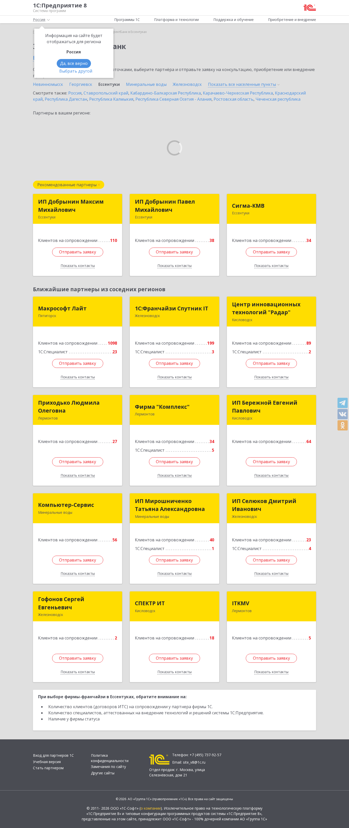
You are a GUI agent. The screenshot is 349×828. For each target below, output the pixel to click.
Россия (75, 93)
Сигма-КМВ (248, 205)
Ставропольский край (106, 93)
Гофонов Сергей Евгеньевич (61, 603)
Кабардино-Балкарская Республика (165, 93)
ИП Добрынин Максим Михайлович (71, 205)
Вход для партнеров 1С (53, 755)
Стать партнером (48, 767)
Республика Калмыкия (111, 99)
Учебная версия (47, 761)
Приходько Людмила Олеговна (69, 406)
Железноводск (187, 84)
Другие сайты (102, 773)
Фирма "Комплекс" (162, 406)
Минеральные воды (146, 84)
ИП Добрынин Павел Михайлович (165, 205)
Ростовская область (233, 99)
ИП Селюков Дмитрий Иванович (264, 505)
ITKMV (240, 603)
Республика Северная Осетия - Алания (173, 99)
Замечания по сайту (108, 766)
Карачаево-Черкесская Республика (238, 93)
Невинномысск (48, 84)
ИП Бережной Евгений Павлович (264, 406)
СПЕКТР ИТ (150, 603)
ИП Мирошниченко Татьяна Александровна (170, 505)
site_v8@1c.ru (194, 762)
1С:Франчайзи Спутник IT (171, 308)
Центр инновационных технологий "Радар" (266, 308)
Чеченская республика (277, 99)
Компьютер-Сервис (66, 504)
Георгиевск (80, 84)
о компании (151, 808)
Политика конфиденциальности (110, 758)
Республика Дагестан (66, 99)
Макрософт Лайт (62, 308)
